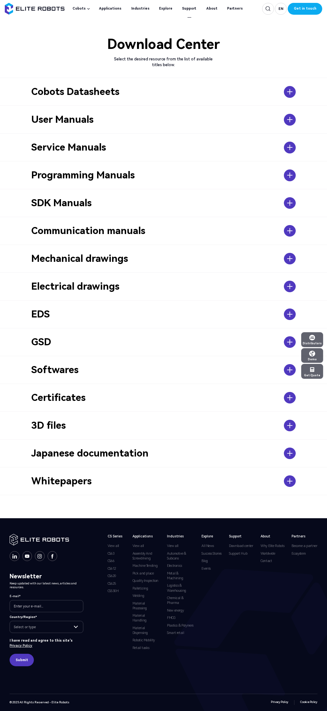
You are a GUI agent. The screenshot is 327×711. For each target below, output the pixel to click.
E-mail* (15, 596)
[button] (280, 8)
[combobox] (46, 627)
